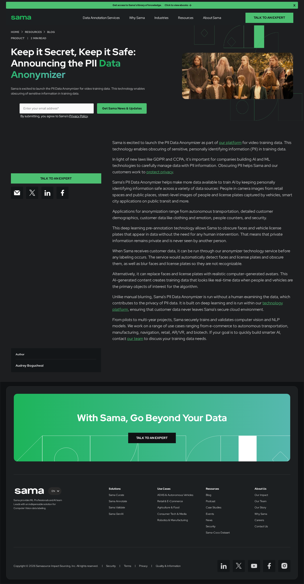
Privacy (143, 566)
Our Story (260, 507)
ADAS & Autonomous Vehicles (175, 495)
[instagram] (284, 566)
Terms (127, 566)
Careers (259, 520)
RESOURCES (33, 32)
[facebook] (269, 566)
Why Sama (137, 18)
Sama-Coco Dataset (218, 532)
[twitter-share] (32, 193)
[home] (21, 17)
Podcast (210, 501)
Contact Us (261, 526)
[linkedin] (223, 566)
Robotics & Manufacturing (172, 520)
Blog (208, 495)
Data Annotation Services (101, 18)
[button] (101, 17)
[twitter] (239, 566)
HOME (15, 32)
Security (210, 526)
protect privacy (159, 171)
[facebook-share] (63, 193)
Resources (212, 489)
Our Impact (261, 495)
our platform (230, 142)
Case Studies (213, 507)
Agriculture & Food (168, 507)
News (209, 520)
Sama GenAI (116, 514)
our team (135, 338)
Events (210, 514)
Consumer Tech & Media (171, 514)
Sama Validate (117, 507)
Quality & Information (168, 566)
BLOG (51, 32)
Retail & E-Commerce (170, 501)
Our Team (260, 501)
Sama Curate (116, 495)
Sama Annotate (118, 501)
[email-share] (17, 193)
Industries (161, 18)
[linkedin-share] (47, 193)
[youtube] (254, 566)
